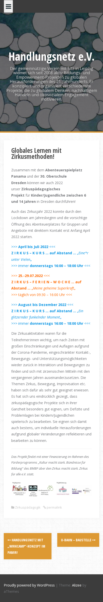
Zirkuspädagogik (27, 507)
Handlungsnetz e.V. (51, 56)
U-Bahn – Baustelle (76, 540)
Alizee (77, 585)
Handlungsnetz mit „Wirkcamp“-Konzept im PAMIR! (26, 546)
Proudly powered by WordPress (29, 585)
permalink (54, 507)
